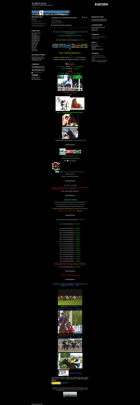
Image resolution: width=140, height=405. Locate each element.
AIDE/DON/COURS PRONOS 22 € (99, 20)
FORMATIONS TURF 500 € (38, 25)
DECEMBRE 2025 (36, 40)
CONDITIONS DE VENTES (97, 49)
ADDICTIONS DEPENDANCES (98, 27)
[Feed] (104, 4)
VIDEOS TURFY (95, 29)
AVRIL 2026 (34, 46)
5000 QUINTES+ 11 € (96, 46)
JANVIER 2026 (35, 42)
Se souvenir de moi (37, 72)
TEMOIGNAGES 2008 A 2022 (38, 58)
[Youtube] (107, 4)
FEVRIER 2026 (35, 43)
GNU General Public (101, 61)
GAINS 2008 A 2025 (36, 33)
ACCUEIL (34, 19)
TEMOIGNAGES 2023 (36, 60)
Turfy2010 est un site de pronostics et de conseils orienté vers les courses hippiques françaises (70, 387)
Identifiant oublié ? (36, 77)
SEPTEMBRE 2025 (36, 36)
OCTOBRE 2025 (35, 37)
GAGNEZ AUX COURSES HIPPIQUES (64, 18)
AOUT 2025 (34, 34)
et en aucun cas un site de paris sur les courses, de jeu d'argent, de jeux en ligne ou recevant (70, 389)
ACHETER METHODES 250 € (39, 23)
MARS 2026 (34, 44)
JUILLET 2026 (35, 50)
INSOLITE (93, 47)
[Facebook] (96, 4)
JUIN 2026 (34, 49)
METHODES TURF (36, 21)
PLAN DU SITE (94, 45)
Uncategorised (58, 21)
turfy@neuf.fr (76, 191)
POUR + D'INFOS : (66, 275)
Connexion (35, 75)
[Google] (99, 4)
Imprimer (85, 17)
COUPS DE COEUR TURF (37, 57)
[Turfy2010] (51, 12)
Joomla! (93, 60)
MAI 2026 (34, 47)
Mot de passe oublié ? (36, 79)
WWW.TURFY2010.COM (37, 404)
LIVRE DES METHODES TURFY (80, 45)
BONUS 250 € (94, 30)
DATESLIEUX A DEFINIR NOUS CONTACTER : (70, 210)
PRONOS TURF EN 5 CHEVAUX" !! (71, 158)
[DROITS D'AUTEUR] (56, 383)
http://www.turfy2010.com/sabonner (62, 25)
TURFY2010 (39, 3)
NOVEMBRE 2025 (36, 39)
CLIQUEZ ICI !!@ (64, 383)
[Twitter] (101, 4)
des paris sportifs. (70, 390)
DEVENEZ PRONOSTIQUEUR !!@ (99, 19)
